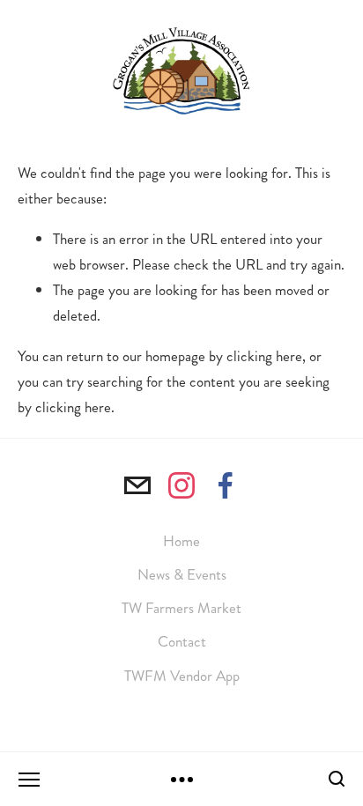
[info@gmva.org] (137, 485)
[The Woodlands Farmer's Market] (181, 485)
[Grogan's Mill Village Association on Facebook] (225, 485)
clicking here (264, 355)
